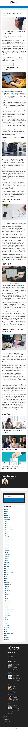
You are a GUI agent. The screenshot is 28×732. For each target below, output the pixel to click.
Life (6, 580)
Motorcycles (8, 584)
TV (6, 631)
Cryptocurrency (9, 529)
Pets (6, 596)
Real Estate (8, 601)
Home (6, 570)
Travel (6, 629)
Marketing (7, 582)
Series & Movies (9, 609)
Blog (6, 515)
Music (6, 588)
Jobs (19, 36)
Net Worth (7, 590)
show (11, 64)
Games (7, 556)
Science (7, 607)
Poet (6, 599)
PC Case (7, 594)
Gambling (7, 554)
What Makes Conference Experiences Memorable (16, 698)
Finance (7, 548)
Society (7, 613)
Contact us (6, 719)
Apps (6, 509)
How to (7, 574)
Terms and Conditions (9, 723)
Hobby (7, 566)
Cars (6, 521)
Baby (6, 511)
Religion (7, 605)
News (6, 592)
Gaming (7, 558)
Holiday (7, 568)
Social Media (8, 611)
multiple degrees (16, 243)
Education (7, 538)
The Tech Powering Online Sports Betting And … (16, 708)
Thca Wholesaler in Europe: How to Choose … (16, 689)
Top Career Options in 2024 (9, 449)
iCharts (9, 728)
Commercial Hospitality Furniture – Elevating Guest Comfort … (13, 667)
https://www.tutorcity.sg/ (8, 229)
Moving (7, 586)
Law (6, 578)
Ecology (7, 536)
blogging (20, 287)
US (6, 635)
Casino (7, 523)
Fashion (7, 544)
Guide (6, 560)
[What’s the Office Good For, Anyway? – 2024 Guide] (14, 422)
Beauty (7, 513)
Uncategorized (9, 633)
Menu (2, 7)
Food (6, 552)
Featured (7, 546)
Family (7, 542)
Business (7, 517)
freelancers (12, 171)
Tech (6, 621)
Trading (7, 625)
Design (7, 534)
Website (7, 639)
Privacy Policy (7, 721)
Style (6, 619)
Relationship (8, 603)
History (7, 564)
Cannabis (7, 519)
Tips (6, 623)
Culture (7, 531)
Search (14, 500)
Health (7, 562)
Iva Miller (5, 36)
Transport (7, 627)
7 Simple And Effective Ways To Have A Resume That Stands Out (13, 467)
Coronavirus (8, 527)
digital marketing (15, 93)
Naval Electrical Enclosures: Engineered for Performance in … (14, 678)
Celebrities (8, 525)
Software (7, 615)
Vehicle (7, 637)
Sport (6, 617)
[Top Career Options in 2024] (14, 441)
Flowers (7, 550)
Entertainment (8, 540)
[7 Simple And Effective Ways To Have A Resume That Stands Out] (14, 458)
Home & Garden (9, 572)
